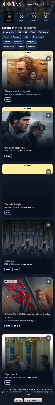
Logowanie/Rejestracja (34, 4)
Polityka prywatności (33, 400)
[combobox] (48, 4)
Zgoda (18, 400)
